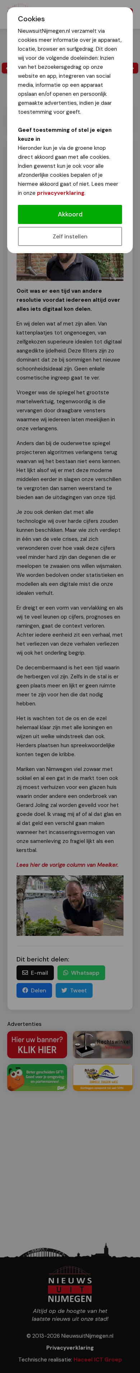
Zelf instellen (70, 236)
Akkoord (70, 214)
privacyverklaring (60, 193)
